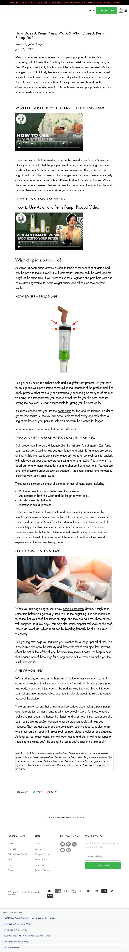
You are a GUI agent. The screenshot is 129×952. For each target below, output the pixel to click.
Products (12, 849)
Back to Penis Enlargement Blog (66, 817)
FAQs (37, 844)
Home (10, 844)
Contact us (40, 849)
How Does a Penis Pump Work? (17, 923)
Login (91, 10)
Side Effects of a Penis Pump (16, 941)
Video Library (41, 860)
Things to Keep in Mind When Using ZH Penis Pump (26, 935)
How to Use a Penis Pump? (15, 929)
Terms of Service (42, 870)
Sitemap (11, 870)
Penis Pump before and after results (57, 429)
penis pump (73, 57)
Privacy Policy (41, 865)
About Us (12, 860)
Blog (10, 865)
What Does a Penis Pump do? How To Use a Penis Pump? (29, 917)
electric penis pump (73, 185)
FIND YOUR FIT (106, 10)
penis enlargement (73, 87)
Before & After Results (17, 854)
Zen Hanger (22, 892)
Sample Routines (42, 854)
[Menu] (125, 10)
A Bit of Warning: (11, 947)
